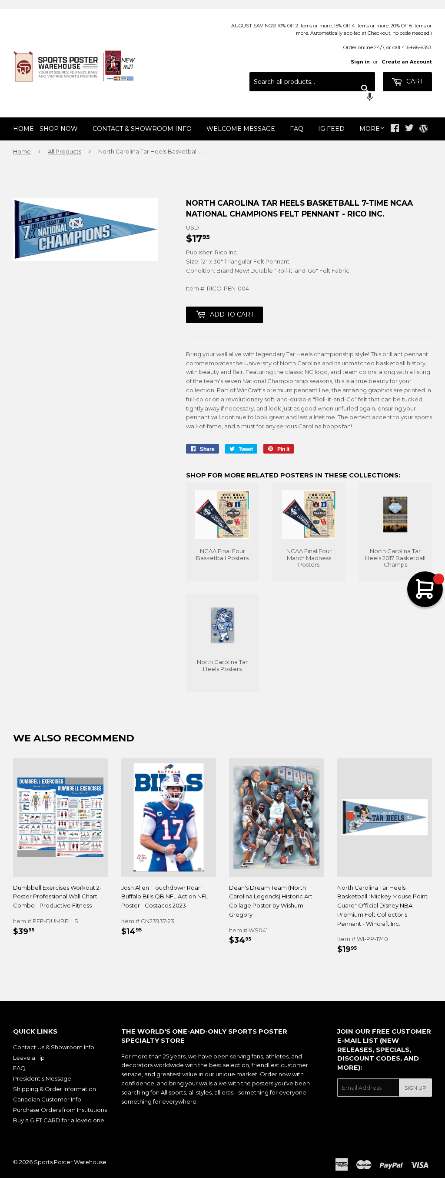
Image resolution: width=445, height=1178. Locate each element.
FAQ (296, 129)
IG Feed (331, 129)
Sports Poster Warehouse (70, 1161)
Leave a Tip (29, 1057)
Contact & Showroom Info (142, 129)
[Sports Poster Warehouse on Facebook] (394, 129)
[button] (312, 97)
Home (22, 151)
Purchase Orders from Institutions (60, 1109)
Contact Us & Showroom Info (53, 1047)
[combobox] (312, 81)
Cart (414, 81)
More (369, 129)
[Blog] (423, 129)
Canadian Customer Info (47, 1099)
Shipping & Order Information (54, 1088)
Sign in (360, 62)
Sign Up (415, 1088)
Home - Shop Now (45, 129)
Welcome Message (240, 129)
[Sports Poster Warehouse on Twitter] (409, 129)
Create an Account (407, 62)
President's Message (42, 1078)
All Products (64, 151)
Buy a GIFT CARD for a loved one (58, 1120)
